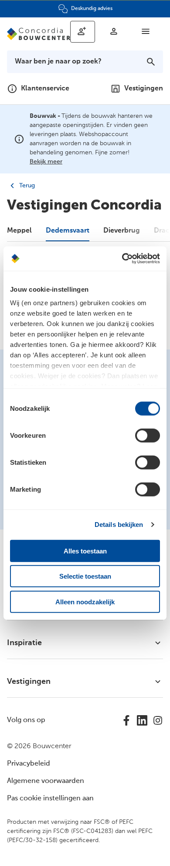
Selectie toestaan (85, 576)
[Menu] (145, 31)
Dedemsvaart (67, 230)
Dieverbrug (121, 230)
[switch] (147, 435)
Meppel (19, 230)
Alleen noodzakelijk (85, 601)
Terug (26, 186)
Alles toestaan (85, 550)
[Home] (38, 34)
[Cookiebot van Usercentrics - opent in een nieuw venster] (122, 258)
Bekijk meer (46, 162)
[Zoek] (151, 62)
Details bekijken (119, 524)
